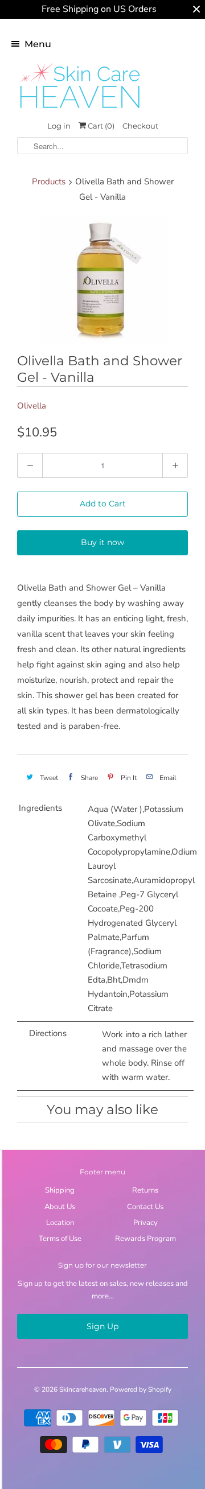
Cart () (100, 125)
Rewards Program (145, 1239)
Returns (145, 1190)
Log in (59, 125)
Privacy (145, 1223)
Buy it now (102, 542)
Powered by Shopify (140, 1389)
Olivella (31, 405)
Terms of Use (60, 1239)
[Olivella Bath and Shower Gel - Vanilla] (102, 280)
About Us (59, 1207)
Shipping (60, 1190)
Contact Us (145, 1207)
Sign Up (102, 1326)
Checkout (140, 125)
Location (60, 1223)
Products (48, 181)
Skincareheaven (82, 1389)
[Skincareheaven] (79, 109)
